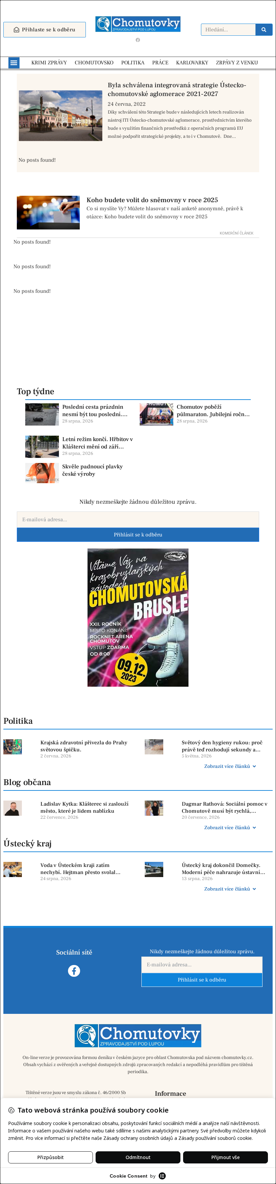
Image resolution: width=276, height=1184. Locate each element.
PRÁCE (160, 62)
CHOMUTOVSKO (94, 62)
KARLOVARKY (192, 62)
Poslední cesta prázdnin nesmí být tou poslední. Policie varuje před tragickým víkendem (92, 410)
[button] (14, 62)
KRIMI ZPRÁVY (49, 62)
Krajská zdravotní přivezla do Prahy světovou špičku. (83, 746)
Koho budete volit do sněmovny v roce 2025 (152, 200)
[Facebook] (138, 40)
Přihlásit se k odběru (138, 534)
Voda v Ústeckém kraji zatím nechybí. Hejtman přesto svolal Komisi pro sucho (77, 869)
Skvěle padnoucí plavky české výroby (92, 470)
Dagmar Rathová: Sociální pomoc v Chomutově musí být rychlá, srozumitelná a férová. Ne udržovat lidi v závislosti (225, 808)
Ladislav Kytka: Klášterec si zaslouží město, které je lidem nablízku (84, 807)
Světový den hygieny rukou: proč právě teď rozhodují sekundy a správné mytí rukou (222, 746)
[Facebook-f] (74, 971)
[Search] (263, 29)
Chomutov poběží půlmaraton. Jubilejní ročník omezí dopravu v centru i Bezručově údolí (213, 410)
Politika (18, 721)
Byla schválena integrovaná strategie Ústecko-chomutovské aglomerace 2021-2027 (177, 89)
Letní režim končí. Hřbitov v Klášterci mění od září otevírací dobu (97, 443)
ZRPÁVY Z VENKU (237, 62)
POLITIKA (132, 62)
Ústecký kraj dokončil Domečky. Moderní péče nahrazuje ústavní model (221, 869)
